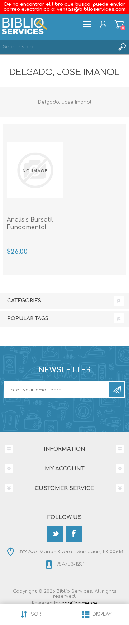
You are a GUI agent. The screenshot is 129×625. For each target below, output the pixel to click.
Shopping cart (119, 24)
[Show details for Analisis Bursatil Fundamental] (35, 170)
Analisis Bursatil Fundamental (30, 223)
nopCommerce (79, 603)
